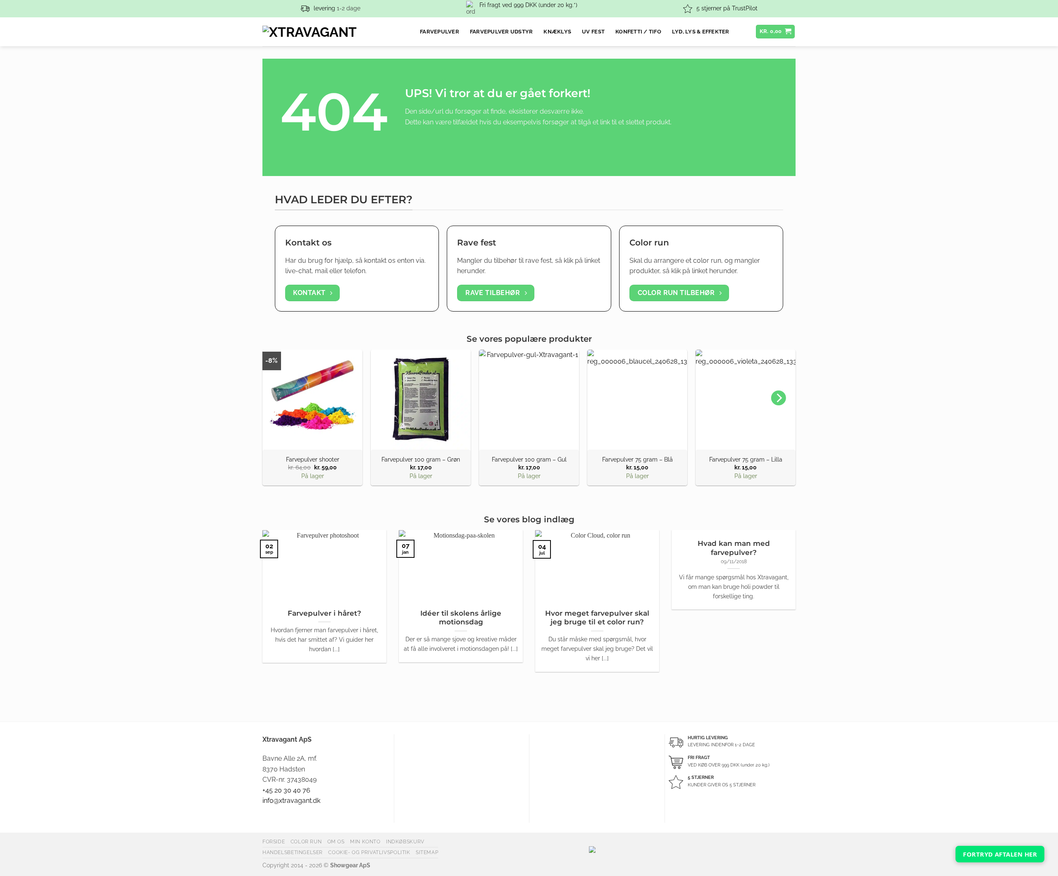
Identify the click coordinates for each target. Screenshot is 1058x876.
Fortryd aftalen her (1000, 854)
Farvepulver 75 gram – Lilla (745, 459)
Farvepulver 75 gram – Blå (637, 459)
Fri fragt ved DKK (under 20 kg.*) (528, 5)
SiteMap (427, 852)
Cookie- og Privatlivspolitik (369, 852)
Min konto (365, 841)
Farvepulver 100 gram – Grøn (420, 459)
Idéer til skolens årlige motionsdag (460, 617)
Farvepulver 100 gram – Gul (529, 459)
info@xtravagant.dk (291, 801)
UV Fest (593, 32)
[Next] (778, 398)
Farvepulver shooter (312, 459)
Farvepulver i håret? (324, 613)
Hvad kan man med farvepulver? (734, 548)
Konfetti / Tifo (638, 32)
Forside (273, 841)
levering (324, 8)
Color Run (306, 841)
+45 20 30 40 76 (286, 790)
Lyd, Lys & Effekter (700, 32)
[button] (775, 31)
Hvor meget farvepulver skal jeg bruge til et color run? (597, 617)
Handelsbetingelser (292, 852)
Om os (336, 841)
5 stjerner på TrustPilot (727, 8)
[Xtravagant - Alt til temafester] (334, 31)
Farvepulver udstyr (501, 32)
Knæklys (557, 32)
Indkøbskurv (405, 841)
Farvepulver (439, 32)
